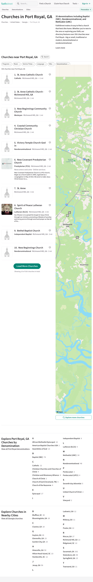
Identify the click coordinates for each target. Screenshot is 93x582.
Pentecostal (68, 471)
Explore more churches (74, 417)
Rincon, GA (67, 536)
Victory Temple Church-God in (27, 146)
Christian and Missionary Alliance (45, 475)
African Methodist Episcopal (43, 442)
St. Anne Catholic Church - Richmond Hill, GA (27, 95)
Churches (5, 9)
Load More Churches (27, 266)
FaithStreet (7, 4)
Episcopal (36, 493)
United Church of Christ (72, 492)
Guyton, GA (36, 535)
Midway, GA (67, 519)
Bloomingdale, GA (39, 518)
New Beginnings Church (27, 251)
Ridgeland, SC (68, 543)
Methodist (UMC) (70, 455)
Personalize (86, 9)
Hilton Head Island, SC (41, 553)
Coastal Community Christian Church (27, 129)
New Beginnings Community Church (27, 112)
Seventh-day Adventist (72, 483)
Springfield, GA (69, 558)
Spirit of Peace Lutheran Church (27, 213)
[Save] (50, 74)
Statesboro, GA (69, 555)
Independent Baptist (71, 438)
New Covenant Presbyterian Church (27, 169)
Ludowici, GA (68, 511)
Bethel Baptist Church (27, 234)
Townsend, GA (68, 566)
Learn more (60, 47)
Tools (75, 3)
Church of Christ (38, 478)
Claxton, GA (37, 526)
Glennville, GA (38, 538)
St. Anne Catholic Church (27, 78)
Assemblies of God (39, 448)
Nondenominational (71, 463)
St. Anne (27, 192)
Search (46, 57)
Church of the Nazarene (41, 485)
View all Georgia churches (12, 518)
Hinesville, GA (37, 550)
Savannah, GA (68, 551)
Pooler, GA (67, 528)
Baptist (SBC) (37, 457)
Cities (28, 9)
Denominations (17, 9)
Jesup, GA (36, 565)
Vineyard (66, 500)
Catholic (35, 465)
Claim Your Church (61, 3)
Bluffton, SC (37, 515)
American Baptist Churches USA (45, 445)
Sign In (85, 3)
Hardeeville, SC (38, 556)
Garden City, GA (38, 541)
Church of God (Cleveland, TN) (44, 481)
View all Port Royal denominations (15, 449)
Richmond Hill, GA (70, 539)
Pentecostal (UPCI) (70, 475)
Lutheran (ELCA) (69, 446)
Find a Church (45, 3)
